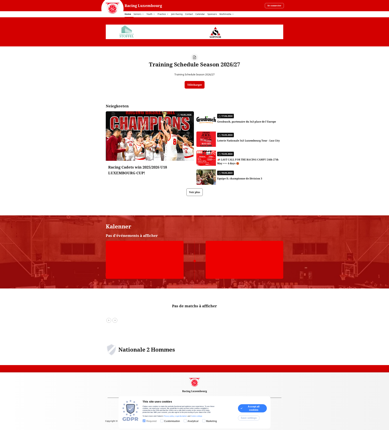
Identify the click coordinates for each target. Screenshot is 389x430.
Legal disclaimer (181, 416)
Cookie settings (196, 416)
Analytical (193, 421)
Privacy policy (169, 416)
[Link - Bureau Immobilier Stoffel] (239, 32)
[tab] (129, 14)
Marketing (211, 421)
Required (151, 421)
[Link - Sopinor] (151, 32)
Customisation (172, 421)
